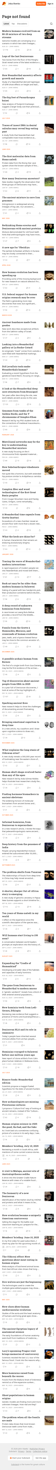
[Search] (51, 23)
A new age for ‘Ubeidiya (16, 247)
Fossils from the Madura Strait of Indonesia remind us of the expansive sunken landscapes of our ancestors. (21, 1381)
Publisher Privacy (37, 1448)
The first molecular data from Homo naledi (19, 158)
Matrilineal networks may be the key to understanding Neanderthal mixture (21, 445)
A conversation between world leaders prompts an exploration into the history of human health (21, 943)
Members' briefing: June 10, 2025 (20, 1237)
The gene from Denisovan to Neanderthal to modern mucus (19, 987)
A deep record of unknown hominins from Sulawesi (17, 607)
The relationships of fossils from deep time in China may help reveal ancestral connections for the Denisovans (21, 876)
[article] (28, 40)
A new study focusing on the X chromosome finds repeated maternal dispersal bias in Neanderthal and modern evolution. (21, 452)
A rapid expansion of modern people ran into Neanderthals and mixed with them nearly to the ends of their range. (20, 569)
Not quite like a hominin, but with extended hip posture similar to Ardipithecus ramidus (21, 475)
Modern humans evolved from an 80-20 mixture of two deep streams (21, 34)
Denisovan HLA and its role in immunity (19, 1031)
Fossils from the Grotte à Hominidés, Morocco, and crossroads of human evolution (19, 630)
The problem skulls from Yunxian (21, 872)
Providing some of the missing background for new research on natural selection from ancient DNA (21, 280)
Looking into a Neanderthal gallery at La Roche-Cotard (18, 346)
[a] (49, 1149)
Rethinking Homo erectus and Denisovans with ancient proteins (21, 227)
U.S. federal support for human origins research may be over (19, 296)
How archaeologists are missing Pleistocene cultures (20, 1103)
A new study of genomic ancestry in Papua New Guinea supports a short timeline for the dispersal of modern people (21, 899)
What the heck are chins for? (18, 536)
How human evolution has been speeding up (20, 274)
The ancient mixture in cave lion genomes (21, 199)
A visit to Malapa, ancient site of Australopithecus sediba (20, 1172)
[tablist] (15, 23)
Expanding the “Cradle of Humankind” (16, 965)
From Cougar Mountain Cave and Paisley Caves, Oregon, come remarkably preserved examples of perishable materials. (20, 500)
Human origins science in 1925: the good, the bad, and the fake (20, 1125)
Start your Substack (21, 1458)
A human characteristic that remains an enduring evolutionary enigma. (19, 541)
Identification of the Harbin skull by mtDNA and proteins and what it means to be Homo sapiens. (21, 1201)
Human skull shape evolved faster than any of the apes (21, 773)
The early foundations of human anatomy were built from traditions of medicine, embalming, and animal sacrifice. (20, 1336)
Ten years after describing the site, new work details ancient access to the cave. (19, 396)
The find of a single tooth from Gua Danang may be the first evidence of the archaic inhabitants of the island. (21, 666)
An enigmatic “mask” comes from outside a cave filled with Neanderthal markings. (21, 352)
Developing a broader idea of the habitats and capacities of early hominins (20, 971)
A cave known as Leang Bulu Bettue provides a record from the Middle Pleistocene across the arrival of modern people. (20, 613)
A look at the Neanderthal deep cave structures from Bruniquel (20, 390)
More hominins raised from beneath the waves (18, 1375)
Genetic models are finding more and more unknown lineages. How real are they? (21, 1403)
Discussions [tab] (22, 24)
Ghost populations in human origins (18, 1397)
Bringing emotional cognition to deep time (20, 723)
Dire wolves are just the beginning (21, 1281)
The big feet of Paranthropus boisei (18, 99)
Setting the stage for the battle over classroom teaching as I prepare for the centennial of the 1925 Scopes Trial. (19, 1223)
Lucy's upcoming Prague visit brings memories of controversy (20, 1352)
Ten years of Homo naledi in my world (20, 915)
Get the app (41, 1458)
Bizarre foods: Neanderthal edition (17, 1081)
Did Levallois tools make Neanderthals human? (16, 368)
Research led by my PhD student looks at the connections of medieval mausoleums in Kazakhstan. (20, 421)
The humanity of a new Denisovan (15, 1195)
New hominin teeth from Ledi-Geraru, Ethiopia (19, 1009)
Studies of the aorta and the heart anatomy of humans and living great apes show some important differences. (21, 1314)
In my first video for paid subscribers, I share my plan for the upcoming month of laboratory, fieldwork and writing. (21, 1242)
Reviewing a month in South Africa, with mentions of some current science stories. (20, 1150)
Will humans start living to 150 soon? (20, 937)
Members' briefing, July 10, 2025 (20, 1145)
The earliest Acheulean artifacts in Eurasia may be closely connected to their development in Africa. (20, 252)
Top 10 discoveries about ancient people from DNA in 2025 (20, 682)
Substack (15, 1464)
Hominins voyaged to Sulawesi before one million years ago (20, 1053)
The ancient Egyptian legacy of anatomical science (20, 1330)
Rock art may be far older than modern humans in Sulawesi (19, 585)
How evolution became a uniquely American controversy (21, 1217)
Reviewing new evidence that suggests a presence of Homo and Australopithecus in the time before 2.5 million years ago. (21, 1015)
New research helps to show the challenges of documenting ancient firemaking (21, 707)
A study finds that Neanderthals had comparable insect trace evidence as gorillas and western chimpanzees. (18, 136)
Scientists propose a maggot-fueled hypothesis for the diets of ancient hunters (21, 1087)
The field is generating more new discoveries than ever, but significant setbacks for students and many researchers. (18, 302)
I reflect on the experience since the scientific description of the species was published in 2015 (19, 921)
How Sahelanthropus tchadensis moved (20, 469)
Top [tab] (13, 24)
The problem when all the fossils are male (21, 1419)
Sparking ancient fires (15, 702)
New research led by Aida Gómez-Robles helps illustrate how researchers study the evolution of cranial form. (20, 780)
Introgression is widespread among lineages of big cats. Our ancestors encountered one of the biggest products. (20, 205)
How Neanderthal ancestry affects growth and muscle (21, 77)
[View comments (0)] (16, 113)
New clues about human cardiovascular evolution (16, 1308)
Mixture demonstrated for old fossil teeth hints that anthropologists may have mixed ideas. (21, 233)
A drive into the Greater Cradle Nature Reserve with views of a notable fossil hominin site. (19, 1179)
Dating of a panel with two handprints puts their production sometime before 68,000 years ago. (21, 591)
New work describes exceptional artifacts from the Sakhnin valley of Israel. (20, 330)
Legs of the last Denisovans (17, 56)
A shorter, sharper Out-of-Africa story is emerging (20, 893)
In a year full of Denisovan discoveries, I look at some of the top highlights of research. (20, 688)
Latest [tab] (6, 24)
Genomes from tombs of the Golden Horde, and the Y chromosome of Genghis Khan (19, 414)
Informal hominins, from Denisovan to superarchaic (17, 824)
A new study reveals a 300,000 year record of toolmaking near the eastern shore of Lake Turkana (21, 757)
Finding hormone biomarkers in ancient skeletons (20, 796)
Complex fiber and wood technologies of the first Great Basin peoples (19, 492)
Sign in (50, 3)
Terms (28, 1451)
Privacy (21, 1451)
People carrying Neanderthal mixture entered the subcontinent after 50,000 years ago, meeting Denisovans (19, 852)
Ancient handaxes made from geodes (19, 324)
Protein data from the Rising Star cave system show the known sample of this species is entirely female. (19, 164)
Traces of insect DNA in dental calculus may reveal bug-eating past (20, 128)
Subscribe (41, 3)
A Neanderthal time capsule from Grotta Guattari (21, 516)
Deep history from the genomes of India (21, 846)
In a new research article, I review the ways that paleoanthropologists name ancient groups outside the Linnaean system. (21, 830)
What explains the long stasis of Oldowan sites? (20, 751)
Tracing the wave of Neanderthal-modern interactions (21, 563)
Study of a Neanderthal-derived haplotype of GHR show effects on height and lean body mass (21, 83)
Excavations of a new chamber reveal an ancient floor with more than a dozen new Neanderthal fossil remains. (21, 522)
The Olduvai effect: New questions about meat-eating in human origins (20, 1259)
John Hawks (14, 46)
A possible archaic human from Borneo (20, 660)
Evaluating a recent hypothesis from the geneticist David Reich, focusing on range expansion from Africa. (20, 374)
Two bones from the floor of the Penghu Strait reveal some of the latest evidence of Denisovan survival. (21, 61)
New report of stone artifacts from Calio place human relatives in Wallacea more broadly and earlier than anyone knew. (20, 1059)
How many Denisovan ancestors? (21, 178)
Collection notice (40, 1451)
